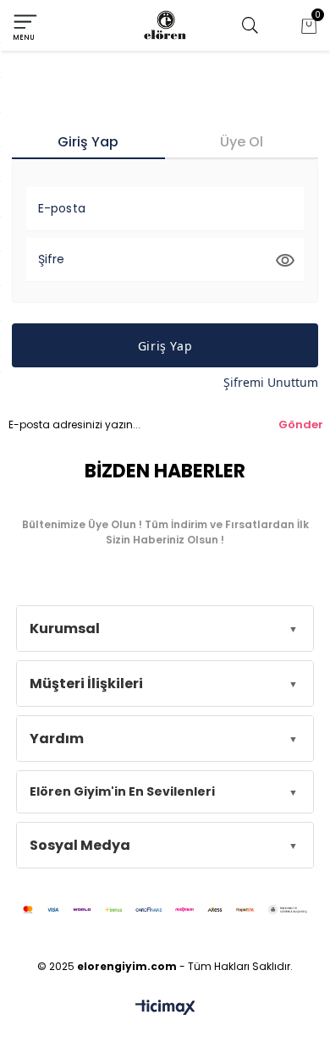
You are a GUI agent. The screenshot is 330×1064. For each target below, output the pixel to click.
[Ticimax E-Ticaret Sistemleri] (165, 1008)
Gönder (300, 424)
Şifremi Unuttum (270, 382)
